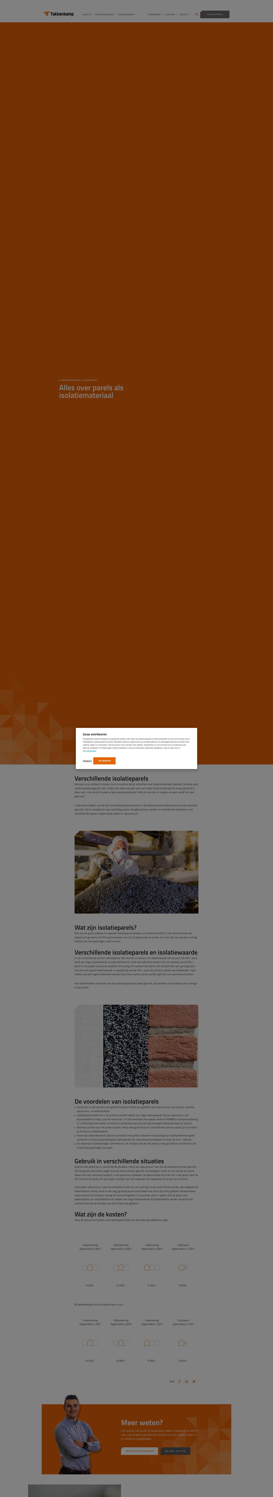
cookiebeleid (91, 750)
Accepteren (104, 760)
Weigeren (87, 760)
